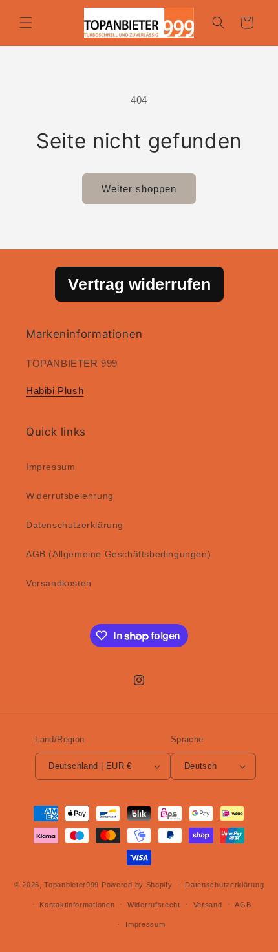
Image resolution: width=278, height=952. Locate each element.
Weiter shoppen (139, 188)
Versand (207, 905)
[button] (26, 22)
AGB (243, 905)
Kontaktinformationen (76, 905)
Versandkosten (59, 583)
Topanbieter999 (71, 885)
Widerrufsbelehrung (70, 496)
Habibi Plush (54, 390)
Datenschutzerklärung (74, 525)
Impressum (50, 466)
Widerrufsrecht (153, 905)
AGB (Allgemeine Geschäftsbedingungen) (118, 554)
